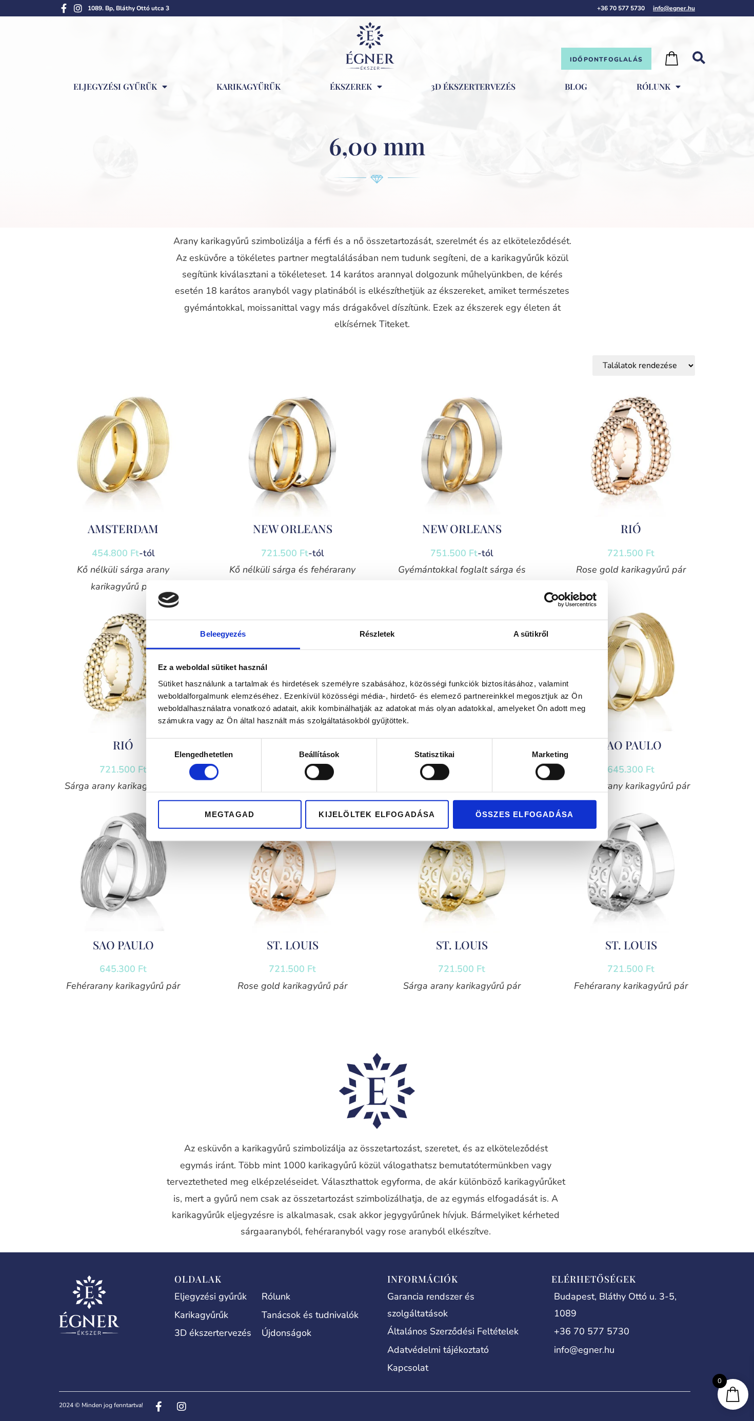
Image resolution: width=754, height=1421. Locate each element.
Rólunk (653, 86)
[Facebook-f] (63, 8)
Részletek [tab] (377, 634)
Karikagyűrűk (248, 86)
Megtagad (230, 813)
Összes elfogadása (524, 813)
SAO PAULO (631, 745)
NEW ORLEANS (292, 528)
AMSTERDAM (123, 528)
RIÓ (631, 528)
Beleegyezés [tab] (223, 634)
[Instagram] (78, 8)
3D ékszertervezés (473, 86)
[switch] (319, 772)
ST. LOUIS (293, 944)
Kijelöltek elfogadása (377, 813)
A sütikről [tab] (530, 634)
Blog (576, 86)
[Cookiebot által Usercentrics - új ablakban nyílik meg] (552, 599)
